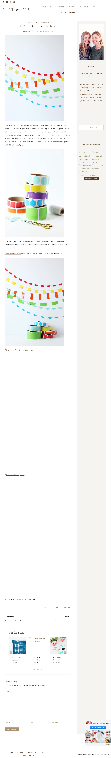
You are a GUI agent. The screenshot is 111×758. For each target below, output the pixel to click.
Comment (10, 691)
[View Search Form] (108, 2)
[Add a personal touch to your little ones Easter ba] (85, 157)
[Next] (65, 652)
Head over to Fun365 (13, 254)
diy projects (36, 22)
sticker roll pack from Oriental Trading (56, 135)
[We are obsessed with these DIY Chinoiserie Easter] (98, 157)
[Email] (14, 2)
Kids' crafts (45, 22)
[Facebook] (3, 2)
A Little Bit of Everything (14, 619)
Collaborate (32, 752)
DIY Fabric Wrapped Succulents (56, 660)
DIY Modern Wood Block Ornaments (37, 660)
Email (31, 722)
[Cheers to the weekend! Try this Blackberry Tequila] (85, 170)
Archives (20, 752)
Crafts (30, 22)
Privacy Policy (28, 755)
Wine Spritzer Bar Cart (62, 619)
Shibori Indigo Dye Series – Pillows (17, 660)
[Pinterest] (7, 2)
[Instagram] (10, 2)
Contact (44, 752)
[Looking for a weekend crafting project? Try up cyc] (98, 170)
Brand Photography (70, 12)
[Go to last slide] (11, 652)
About (43, 7)
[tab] (34, 669)
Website (54, 722)
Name (8, 722)
